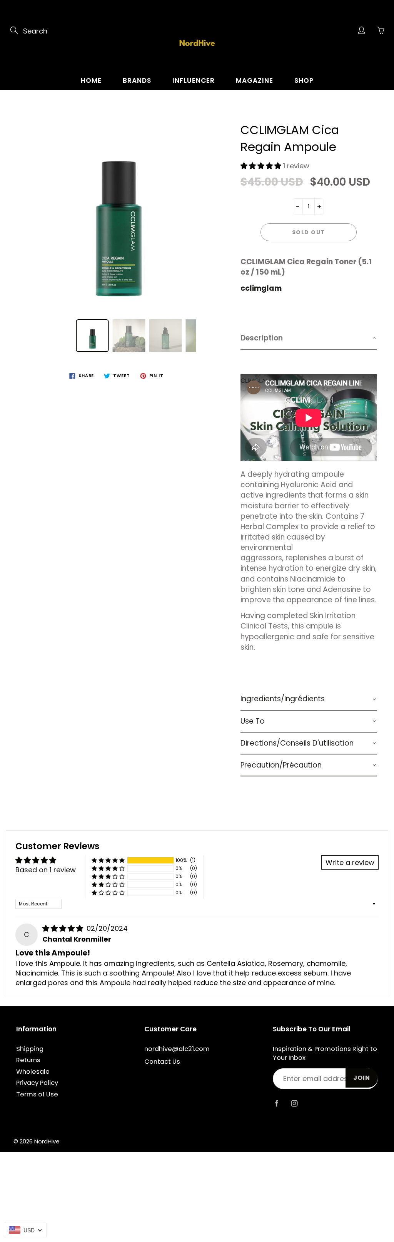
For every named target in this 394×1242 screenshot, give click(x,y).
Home (91, 80)
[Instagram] (294, 1103)
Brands (137, 80)
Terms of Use (37, 1094)
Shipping (29, 1048)
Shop (304, 80)
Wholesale (33, 1071)
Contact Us (162, 1061)
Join (361, 1077)
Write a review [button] (350, 862)
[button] (261, 166)
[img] (63, 928)
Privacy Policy (37, 1082)
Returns (28, 1060)
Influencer (193, 80)
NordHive (47, 1141)
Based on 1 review (45, 870)
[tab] (308, 338)
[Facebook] (277, 1103)
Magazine (254, 80)
